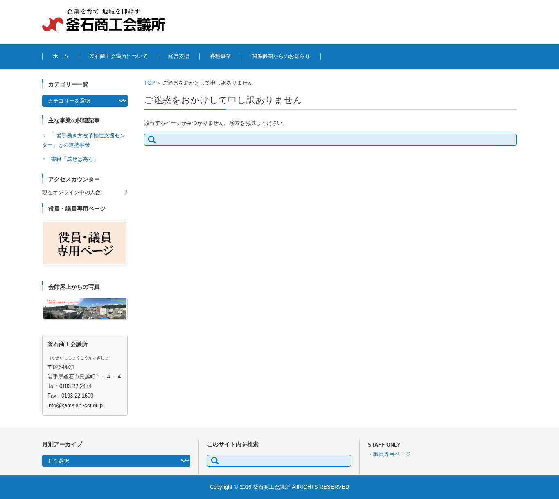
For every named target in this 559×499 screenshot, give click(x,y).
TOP (149, 83)
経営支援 (178, 56)
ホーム (61, 56)
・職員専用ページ (389, 454)
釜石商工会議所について (118, 56)
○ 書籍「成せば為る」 (70, 159)
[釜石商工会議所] (103, 20)
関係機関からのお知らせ (281, 56)
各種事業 (220, 56)
